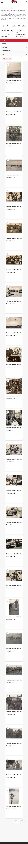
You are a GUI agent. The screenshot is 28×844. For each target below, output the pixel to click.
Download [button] (8, 26)
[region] (14, 50)
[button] (14, 26)
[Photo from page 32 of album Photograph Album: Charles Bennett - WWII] (14, 702)
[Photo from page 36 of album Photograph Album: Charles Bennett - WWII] (14, 70)
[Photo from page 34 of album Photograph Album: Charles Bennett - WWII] (14, 291)
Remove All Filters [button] (20, 36)
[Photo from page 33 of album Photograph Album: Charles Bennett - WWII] (14, 481)
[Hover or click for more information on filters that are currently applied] (24, 34)
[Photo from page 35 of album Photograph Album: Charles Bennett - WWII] (14, 165)
